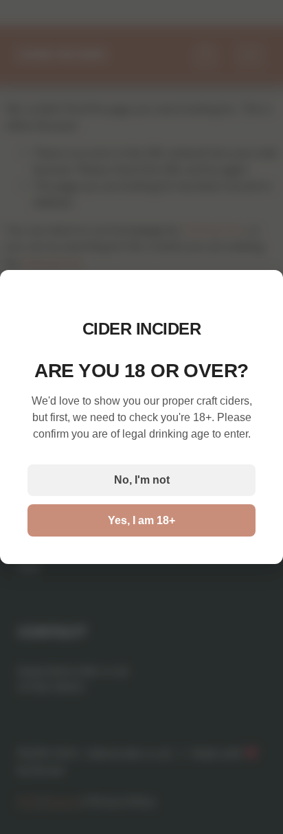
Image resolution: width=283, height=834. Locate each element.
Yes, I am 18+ (141, 520)
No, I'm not (142, 480)
